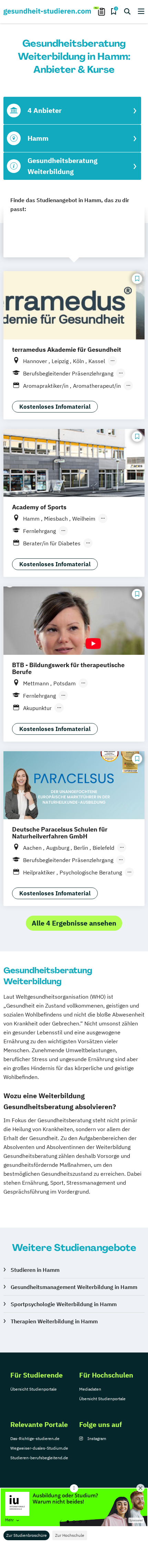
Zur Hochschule (69, 1535)
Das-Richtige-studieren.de (35, 1438)
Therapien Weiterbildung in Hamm (54, 1321)
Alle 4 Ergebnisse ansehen (74, 923)
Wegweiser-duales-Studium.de (39, 1448)
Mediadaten (90, 1389)
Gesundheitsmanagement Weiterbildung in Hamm (74, 1287)
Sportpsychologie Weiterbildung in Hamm (64, 1304)
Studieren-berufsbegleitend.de (39, 1457)
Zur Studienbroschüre (26, 1535)
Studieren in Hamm (35, 1269)
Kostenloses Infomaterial (55, 406)
